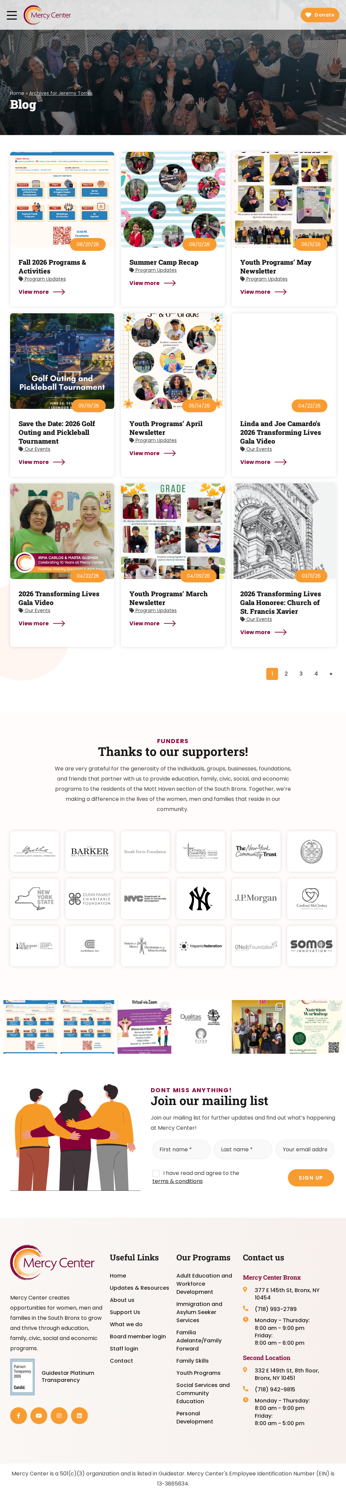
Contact (121, 1361)
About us (122, 1300)
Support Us (125, 1312)
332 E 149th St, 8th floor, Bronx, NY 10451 (287, 1374)
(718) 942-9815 (275, 1389)
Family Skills (192, 1361)
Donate (325, 14)
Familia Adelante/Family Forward (199, 1341)
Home (17, 93)
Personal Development (194, 1417)
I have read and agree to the (195, 1177)
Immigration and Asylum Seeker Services (199, 1312)
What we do (126, 1324)
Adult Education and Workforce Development (204, 1284)
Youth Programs (198, 1373)
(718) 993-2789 (276, 1309)
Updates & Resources (139, 1288)
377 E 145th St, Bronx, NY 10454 (287, 1294)
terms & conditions (177, 1181)
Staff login (124, 1349)
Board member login (138, 1336)
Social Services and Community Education (203, 1393)
